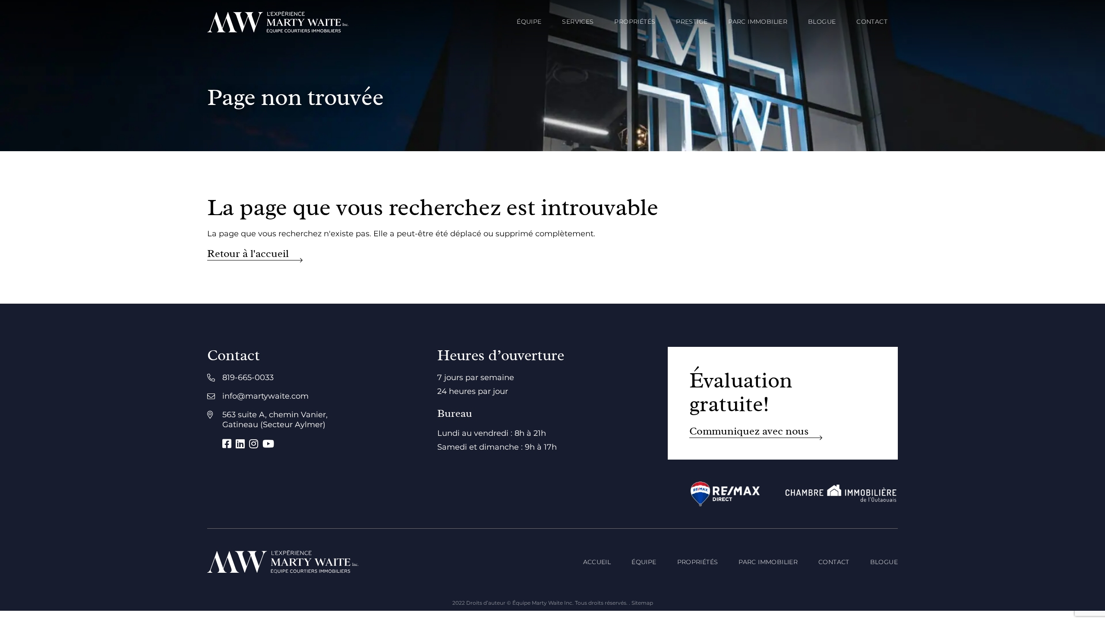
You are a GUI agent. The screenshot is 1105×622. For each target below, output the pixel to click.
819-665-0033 (248, 377)
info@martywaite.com (265, 396)
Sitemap (642, 603)
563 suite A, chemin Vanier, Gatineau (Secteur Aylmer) (275, 419)
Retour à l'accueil (248, 253)
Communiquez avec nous (748, 431)
